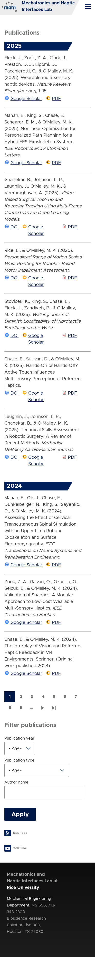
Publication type (19, 760)
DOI (14, 227)
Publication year (19, 738)
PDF (56, 99)
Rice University (23, 888)
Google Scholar (26, 99)
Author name (16, 782)
